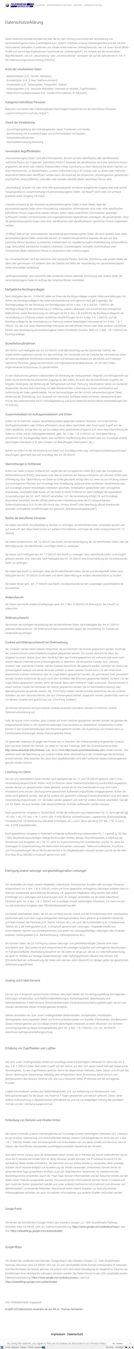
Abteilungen (38, 5)
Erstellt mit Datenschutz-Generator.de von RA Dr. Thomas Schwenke (44, 1309)
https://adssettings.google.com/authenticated (36, 1231)
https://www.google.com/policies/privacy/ (96, 1226)
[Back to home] (19, 5)
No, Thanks (118, 1344)
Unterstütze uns (93, 5)
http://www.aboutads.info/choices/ (25, 750)
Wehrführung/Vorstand (59, 5)
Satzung (78, 5)
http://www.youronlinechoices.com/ (85, 750)
